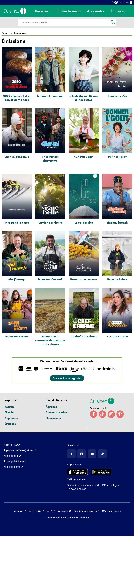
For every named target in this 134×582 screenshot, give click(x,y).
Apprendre (11, 418)
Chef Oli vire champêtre (50, 158)
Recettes (9, 407)
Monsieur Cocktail (50, 279)
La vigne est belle (50, 222)
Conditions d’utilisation (85, 511)
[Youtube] (92, 453)
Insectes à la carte (17, 222)
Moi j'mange (16, 279)
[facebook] (93, 414)
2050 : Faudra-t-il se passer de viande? (16, 98)
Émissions (10, 423)
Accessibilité (35, 511)
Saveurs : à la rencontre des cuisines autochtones (50, 340)
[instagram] (111, 414)
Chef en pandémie (16, 156)
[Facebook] (71, 453)
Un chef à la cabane (83, 336)
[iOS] (77, 472)
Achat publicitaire (14, 461)
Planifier (9, 412)
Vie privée (19, 511)
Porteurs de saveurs (83, 279)
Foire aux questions (57, 412)
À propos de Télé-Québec (19, 450)
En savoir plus (75, 489)
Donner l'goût (117, 156)
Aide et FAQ (11, 444)
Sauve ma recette (17, 336)
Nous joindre (53, 418)
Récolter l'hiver (117, 279)
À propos (51, 407)
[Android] (101, 472)
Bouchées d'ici (117, 96)
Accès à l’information (57, 511)
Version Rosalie (117, 336)
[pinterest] (120, 414)
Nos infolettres (12, 466)
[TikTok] (102, 453)
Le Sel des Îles (84, 222)
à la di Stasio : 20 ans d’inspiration (83, 98)
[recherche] (113, 22)
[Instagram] (81, 453)
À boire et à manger (50, 96)
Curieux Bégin (83, 156)
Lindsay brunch (117, 222)
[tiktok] (102, 414)
